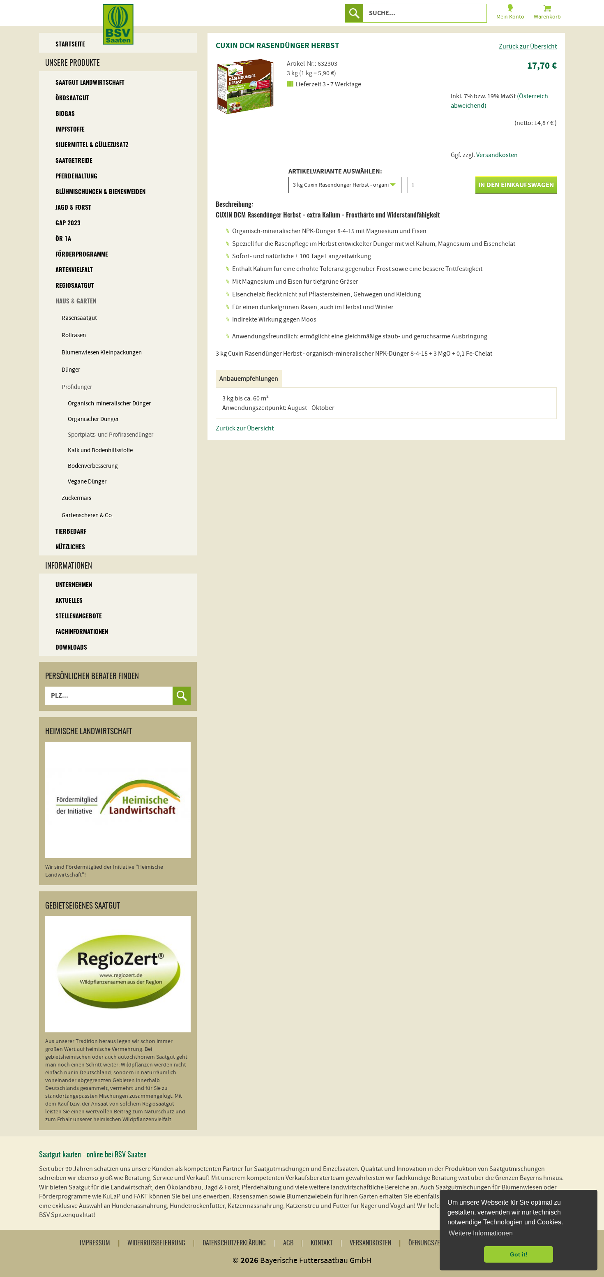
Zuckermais (76, 498)
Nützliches (70, 547)
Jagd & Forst (73, 208)
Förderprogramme (81, 255)
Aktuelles (69, 601)
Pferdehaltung (76, 177)
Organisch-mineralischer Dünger (109, 403)
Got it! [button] (519, 1254)
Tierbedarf (70, 532)
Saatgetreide (73, 161)
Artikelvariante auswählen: (335, 172)
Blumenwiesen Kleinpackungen (102, 352)
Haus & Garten (75, 301)
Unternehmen (73, 585)
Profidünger (77, 387)
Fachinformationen (81, 632)
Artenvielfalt (74, 270)
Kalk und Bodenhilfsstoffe (100, 450)
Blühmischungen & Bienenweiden (100, 192)
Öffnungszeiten (429, 1243)
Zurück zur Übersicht (528, 46)
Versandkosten (497, 155)
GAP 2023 (68, 223)
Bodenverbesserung (93, 466)
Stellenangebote (78, 616)
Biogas (65, 114)
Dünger (71, 370)
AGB (288, 1243)
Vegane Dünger (87, 482)
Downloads (71, 648)
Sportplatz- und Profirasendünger (110, 435)
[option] (246, 86)
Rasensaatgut (79, 318)
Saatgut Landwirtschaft (89, 83)
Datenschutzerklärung (234, 1243)
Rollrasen (74, 335)
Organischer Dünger (93, 419)
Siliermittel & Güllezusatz (91, 145)
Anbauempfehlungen (248, 379)
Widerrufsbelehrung (156, 1243)
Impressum (95, 1243)
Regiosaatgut (74, 286)
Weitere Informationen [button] (481, 1233)
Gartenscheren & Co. (87, 515)
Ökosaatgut (72, 98)
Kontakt (321, 1243)
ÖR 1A (63, 239)
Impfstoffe (70, 130)
